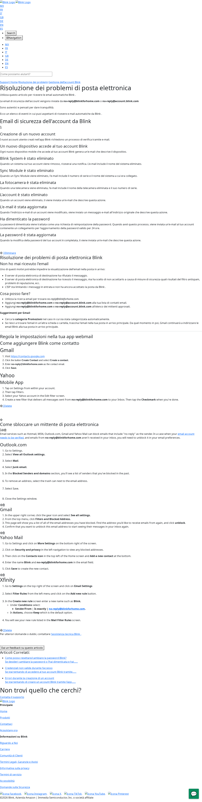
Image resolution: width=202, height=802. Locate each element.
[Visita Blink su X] (56, 793)
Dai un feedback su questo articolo (22, 648)
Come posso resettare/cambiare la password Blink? (41, 659)
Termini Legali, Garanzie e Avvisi (19, 762)
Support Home (9, 82)
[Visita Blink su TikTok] (73, 793)
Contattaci (6, 724)
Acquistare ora (9, 730)
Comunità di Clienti (11, 755)
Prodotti (5, 717)
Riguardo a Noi (9, 743)
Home (3, 711)
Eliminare (10, 253)
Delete (8, 406)
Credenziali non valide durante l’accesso (40, 670)
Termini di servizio (11, 774)
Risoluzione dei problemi (33, 82)
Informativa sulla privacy (14, 768)
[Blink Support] (15, 2)
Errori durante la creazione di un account (40, 680)
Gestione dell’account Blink (64, 82)
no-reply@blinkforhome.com (67, 609)
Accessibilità (7, 781)
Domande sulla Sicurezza (15, 787)
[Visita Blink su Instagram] (35, 793)
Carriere (5, 749)
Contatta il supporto (12, 697)
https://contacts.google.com (28, 356)
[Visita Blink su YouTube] (95, 793)
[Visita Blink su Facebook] (11, 793)
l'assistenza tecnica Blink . (66, 634)
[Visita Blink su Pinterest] (118, 793)
